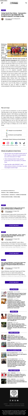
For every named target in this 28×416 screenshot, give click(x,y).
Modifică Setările (4, 0)
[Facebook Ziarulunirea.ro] (10, 400)
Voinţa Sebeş (17, 196)
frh (8, 192)
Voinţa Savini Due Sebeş (7, 196)
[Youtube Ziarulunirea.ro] (18, 400)
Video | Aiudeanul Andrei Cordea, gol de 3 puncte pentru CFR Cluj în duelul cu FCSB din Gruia (15, 160)
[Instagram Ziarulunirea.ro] (15, 400)
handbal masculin (14, 192)
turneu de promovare (21, 194)
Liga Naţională (5, 194)
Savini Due (12, 194)
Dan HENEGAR (9, 19)
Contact (6, 403)
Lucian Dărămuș (9, 212)
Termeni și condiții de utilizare (16, 403)
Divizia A (4, 192)
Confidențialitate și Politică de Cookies (14, 405)
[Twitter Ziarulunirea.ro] (13, 400)
